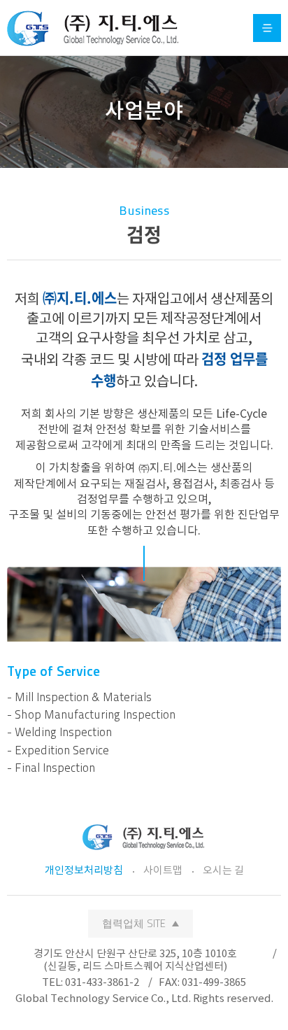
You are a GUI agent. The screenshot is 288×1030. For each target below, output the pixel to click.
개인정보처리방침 (84, 871)
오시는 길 (223, 871)
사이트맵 (162, 871)
